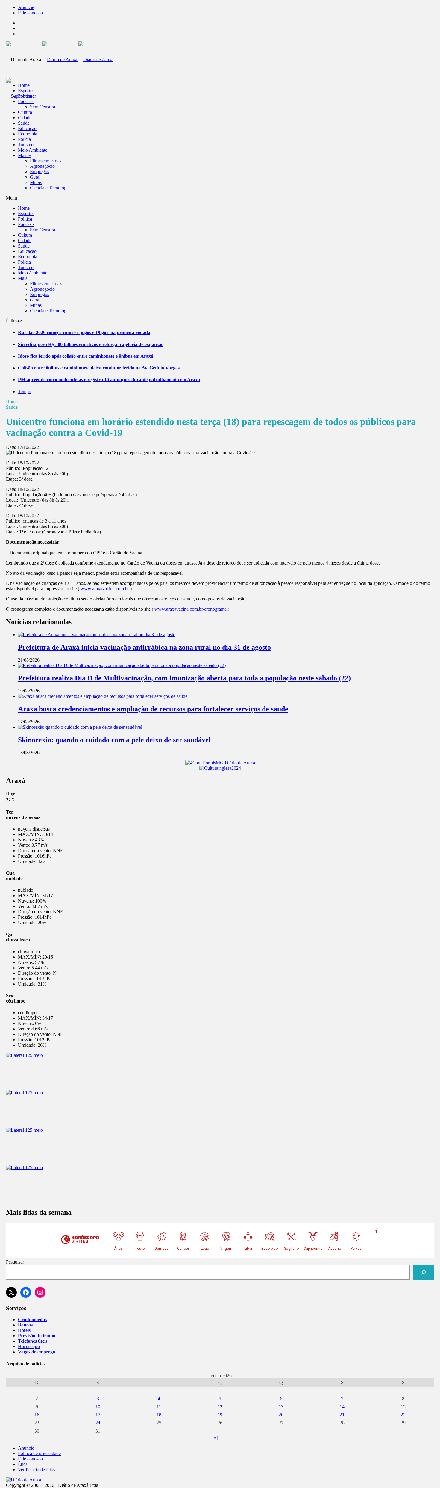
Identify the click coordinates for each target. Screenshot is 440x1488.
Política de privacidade (39, 1453)
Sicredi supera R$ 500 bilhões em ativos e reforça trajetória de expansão (90, 344)
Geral (35, 176)
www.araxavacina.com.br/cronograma (190, 609)
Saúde (24, 123)
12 (220, 1406)
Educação (27, 128)
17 (97, 1414)
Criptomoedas (32, 1319)
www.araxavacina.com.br (105, 588)
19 (220, 1414)
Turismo (26, 144)
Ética (23, 1464)
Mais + (24, 155)
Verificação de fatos (36, 1469)
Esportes (26, 90)
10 (97, 1406)
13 (281, 1406)
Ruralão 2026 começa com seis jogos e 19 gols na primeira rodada (84, 332)
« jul (217, 1437)
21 (342, 1414)
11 (159, 1406)
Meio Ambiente (32, 150)
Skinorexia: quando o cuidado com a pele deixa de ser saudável (114, 740)
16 (36, 1414)
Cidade (24, 117)
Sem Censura (42, 106)
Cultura (25, 112)
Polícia (24, 139)
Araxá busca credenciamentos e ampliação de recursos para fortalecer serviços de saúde (153, 709)
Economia (27, 133)
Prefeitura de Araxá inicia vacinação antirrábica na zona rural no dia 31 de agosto (144, 647)
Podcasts (26, 101)
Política (25, 96)
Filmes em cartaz (46, 160)
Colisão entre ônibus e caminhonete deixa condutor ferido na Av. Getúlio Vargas (99, 367)
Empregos (39, 171)
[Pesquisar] (423, 1272)
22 (403, 1414)
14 (342, 1406)
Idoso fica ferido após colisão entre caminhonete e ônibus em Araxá (85, 356)
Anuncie (26, 7)
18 (159, 1414)
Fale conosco (30, 12)
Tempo (24, 391)
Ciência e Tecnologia (50, 187)
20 (281, 1414)
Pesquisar (15, 1261)
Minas (36, 182)
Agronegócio (42, 166)
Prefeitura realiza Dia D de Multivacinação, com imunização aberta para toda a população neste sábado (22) (184, 678)
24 (97, 1422)
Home (12, 401)
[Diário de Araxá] (77, 59)
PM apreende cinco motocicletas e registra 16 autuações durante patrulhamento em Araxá (109, 379)
